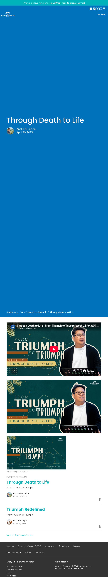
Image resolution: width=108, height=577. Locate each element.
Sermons (11, 312)
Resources (13, 552)
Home (10, 546)
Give (28, 552)
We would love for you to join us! (54, 3)
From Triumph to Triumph (32, 312)
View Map (11, 575)
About (48, 546)
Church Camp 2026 (29, 546)
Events (63, 546)
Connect (40, 552)
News (76, 546)
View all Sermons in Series (19, 535)
